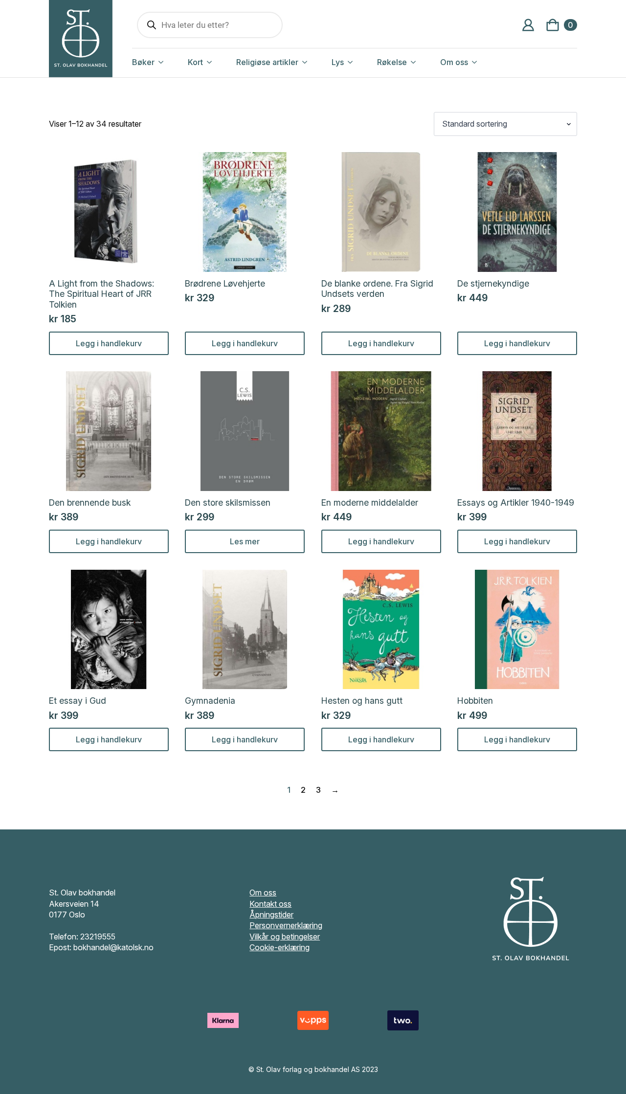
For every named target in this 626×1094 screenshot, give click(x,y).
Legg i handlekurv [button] (109, 343)
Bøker (143, 62)
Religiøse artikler (267, 62)
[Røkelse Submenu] (423, 62)
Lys (338, 62)
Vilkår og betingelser (284, 936)
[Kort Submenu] (219, 62)
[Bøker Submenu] (171, 62)
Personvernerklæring (285, 925)
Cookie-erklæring (279, 947)
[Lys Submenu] (360, 62)
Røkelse (392, 62)
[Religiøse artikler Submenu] (315, 62)
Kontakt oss (270, 904)
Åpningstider (271, 914)
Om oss (454, 62)
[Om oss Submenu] (484, 62)
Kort (195, 62)
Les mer (245, 541)
